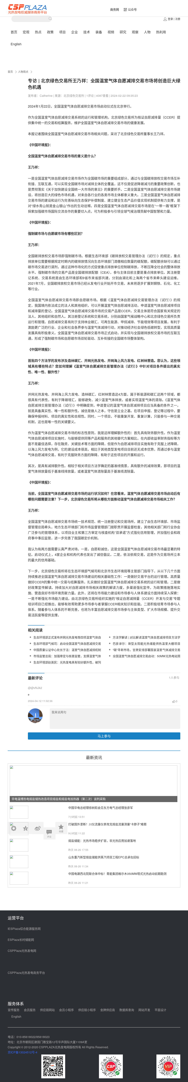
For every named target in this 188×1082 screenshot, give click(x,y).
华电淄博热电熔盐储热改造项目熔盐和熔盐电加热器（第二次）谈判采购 (59, 799)
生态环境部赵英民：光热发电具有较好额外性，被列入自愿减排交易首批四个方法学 (67, 664)
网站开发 (144, 1010)
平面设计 (160, 1010)
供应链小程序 (87, 1010)
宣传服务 (13, 1010)
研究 (123, 32)
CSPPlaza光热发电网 (22, 951)
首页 (14, 32)
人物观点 (23, 71)
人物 (147, 32)
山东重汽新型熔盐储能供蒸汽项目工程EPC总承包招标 (103, 857)
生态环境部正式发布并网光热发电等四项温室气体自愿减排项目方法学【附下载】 (67, 639)
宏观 (26, 32)
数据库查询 (126, 1010)
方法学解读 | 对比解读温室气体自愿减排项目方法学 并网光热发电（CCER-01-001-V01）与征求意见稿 (146, 639)
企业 (74, 32)
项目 (62, 32)
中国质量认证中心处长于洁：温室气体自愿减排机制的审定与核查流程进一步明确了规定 (67, 652)
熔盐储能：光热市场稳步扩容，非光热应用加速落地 (102, 841)
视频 (111, 32)
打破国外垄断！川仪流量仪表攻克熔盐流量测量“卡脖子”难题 (107, 824)
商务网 (114, 9)
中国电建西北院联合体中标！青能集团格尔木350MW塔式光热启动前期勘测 (117, 874)
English (16, 43)
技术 (86, 32)
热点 (38, 32)
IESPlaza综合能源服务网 (24, 929)
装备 (98, 32)
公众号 (132, 9)
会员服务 (30, 1010)
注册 (177, 19)
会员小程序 (66, 1010)
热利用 (161, 32)
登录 (170, 19)
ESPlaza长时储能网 (21, 940)
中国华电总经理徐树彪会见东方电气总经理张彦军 (100, 808)
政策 (50, 32)
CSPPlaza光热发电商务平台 (26, 973)
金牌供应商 (107, 1010)
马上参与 (104, 735)
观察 (135, 32)
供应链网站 (47, 1010)
